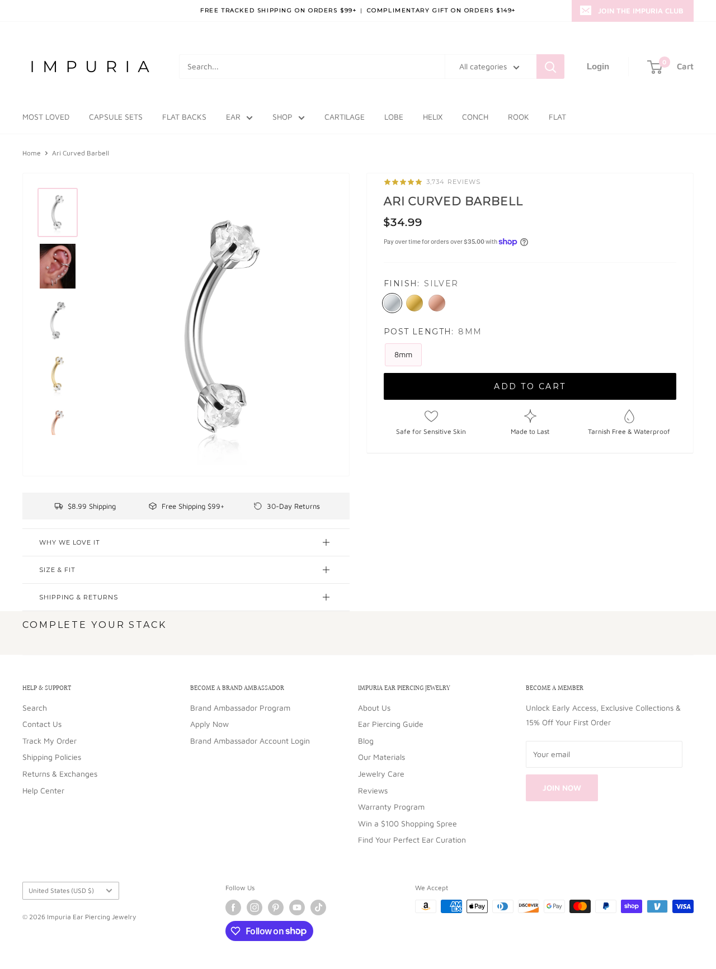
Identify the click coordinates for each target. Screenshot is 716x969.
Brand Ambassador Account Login (250, 740)
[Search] (550, 66)
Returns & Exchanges (59, 773)
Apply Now (209, 724)
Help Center (43, 790)
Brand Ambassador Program (240, 707)
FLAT (557, 116)
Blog (366, 740)
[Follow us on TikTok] (318, 907)
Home (31, 153)
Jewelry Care (381, 773)
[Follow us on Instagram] (254, 907)
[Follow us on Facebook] (233, 907)
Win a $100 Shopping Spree (407, 823)
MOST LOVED (45, 116)
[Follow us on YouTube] (297, 907)
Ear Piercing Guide (390, 724)
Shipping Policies (51, 757)
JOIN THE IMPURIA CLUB (641, 10)
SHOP (282, 116)
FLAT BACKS (184, 116)
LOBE (393, 116)
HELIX (432, 116)
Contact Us (42, 724)
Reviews (373, 790)
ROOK (518, 116)
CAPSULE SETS (116, 116)
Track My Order (49, 740)
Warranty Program (391, 806)
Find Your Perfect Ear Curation (412, 839)
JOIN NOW (562, 787)
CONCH (475, 116)
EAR (233, 116)
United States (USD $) (61, 890)
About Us (374, 707)
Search (34, 707)
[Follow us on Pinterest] (276, 907)
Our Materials (381, 757)
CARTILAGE (344, 116)
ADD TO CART (530, 387)
